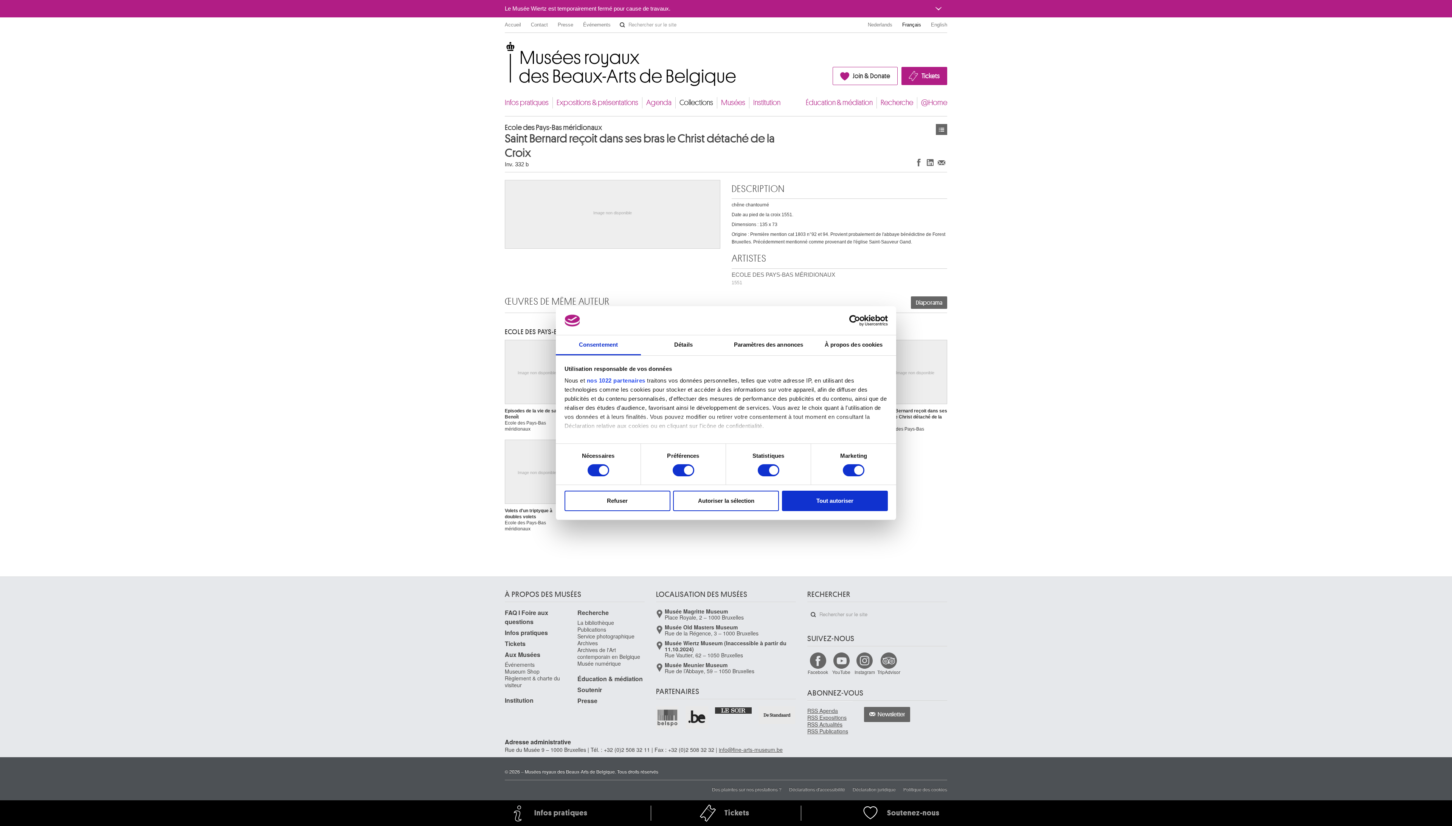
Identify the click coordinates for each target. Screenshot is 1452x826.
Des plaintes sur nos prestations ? (747, 789)
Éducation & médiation (839, 103)
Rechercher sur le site (622, 25)
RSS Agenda (822, 710)
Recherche (897, 103)
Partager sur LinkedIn (930, 162)
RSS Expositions (827, 717)
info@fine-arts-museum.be (751, 749)
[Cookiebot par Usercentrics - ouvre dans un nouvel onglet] (855, 320)
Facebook (818, 672)
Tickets (930, 76)
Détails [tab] (683, 344)
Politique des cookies (925, 789)
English (939, 25)
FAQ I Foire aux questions (526, 617)
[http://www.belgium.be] (697, 717)
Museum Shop (522, 671)
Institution (766, 103)
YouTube (841, 672)
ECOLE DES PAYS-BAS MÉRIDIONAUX (783, 278)
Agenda (659, 103)
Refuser (617, 500)
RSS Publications (827, 731)
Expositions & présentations (597, 103)
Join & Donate (871, 76)
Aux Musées (522, 654)
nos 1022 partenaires (616, 380)
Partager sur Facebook (919, 162)
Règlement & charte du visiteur (532, 681)
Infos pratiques (527, 103)
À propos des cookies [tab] (854, 344)
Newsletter (891, 714)
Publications (591, 629)
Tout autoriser (834, 500)
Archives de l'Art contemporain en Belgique (608, 653)
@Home (934, 103)
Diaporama (929, 303)
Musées (733, 103)
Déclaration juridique (874, 789)
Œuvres (941, 129)
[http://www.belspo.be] (667, 717)
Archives (587, 643)
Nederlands (880, 25)
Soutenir (589, 689)
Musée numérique (599, 663)
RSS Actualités (824, 724)
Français (911, 25)
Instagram (865, 672)
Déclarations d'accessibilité (817, 789)
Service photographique (605, 636)
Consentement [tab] (598, 344)
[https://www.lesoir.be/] (733, 709)
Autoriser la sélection (726, 500)
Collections (696, 103)
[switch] (683, 470)
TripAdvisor (888, 672)
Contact (539, 25)
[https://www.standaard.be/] (777, 715)
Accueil (513, 25)
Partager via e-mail (941, 162)
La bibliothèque (595, 622)
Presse (565, 25)
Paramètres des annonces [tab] (768, 344)
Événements (597, 25)
